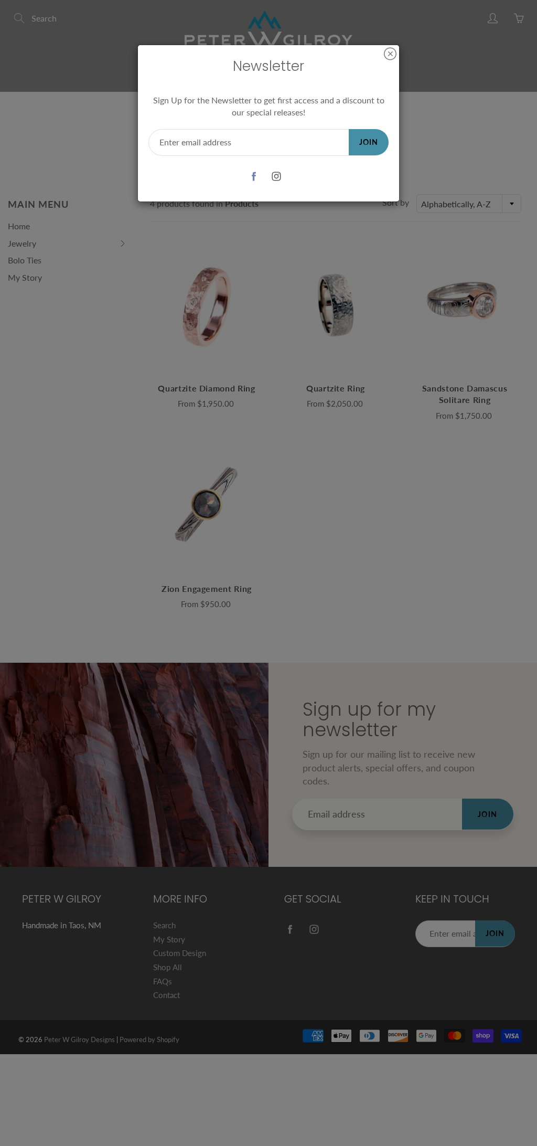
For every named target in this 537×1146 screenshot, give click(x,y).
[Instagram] (276, 176)
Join (368, 141)
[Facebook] (253, 176)
